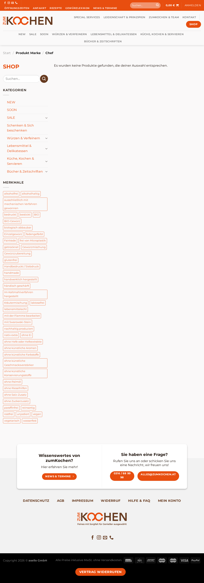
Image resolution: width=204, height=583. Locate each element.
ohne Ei (26, 335)
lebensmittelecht (15, 309)
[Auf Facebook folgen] (5, 3)
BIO (36, 214)
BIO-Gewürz (12, 221)
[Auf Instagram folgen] (9, 3)
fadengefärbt (34, 234)
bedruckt (10, 214)
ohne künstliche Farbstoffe (21, 354)
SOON (44, 34)
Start (7, 53)
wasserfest (29, 420)
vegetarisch (11, 420)
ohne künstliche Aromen (20, 348)
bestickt (25, 214)
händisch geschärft (16, 285)
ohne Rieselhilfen (15, 388)
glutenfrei (10, 260)
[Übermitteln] (157, 5)
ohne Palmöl (12, 381)
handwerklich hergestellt (20, 279)
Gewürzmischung (34, 247)
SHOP (11, 66)
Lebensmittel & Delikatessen (114, 34)
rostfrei (8, 414)
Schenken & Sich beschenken (20, 128)
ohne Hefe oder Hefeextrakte (23, 341)
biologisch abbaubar (17, 227)
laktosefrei (37, 302)
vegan (37, 414)
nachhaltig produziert (18, 328)
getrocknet (11, 247)
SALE (32, 34)
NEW (22, 34)
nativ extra (11, 335)
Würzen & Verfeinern (69, 34)
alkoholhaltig (30, 193)
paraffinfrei (11, 407)
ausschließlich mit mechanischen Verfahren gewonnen (20, 204)
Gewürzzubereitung (17, 253)
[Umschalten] (46, 117)
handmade (11, 272)
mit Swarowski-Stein (17, 322)
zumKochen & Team (164, 17)
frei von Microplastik (33, 240)
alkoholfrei (11, 193)
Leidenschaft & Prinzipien (124, 17)
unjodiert (23, 414)
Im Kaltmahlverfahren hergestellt (18, 294)
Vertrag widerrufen (100, 572)
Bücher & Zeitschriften (103, 41)
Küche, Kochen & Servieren (162, 34)
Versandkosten (111, 560)
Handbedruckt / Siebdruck (21, 266)
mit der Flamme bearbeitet (22, 315)
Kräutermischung (15, 302)
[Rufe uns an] (16, 3)
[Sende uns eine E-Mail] (12, 3)
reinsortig (28, 407)
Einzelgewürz (13, 234)
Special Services (87, 17)
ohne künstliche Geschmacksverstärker (19, 362)
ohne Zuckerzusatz (16, 401)
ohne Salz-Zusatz (15, 394)
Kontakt (189, 17)
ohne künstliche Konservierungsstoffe (17, 373)
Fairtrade (10, 240)
